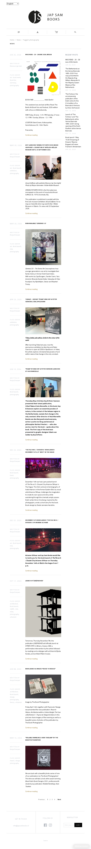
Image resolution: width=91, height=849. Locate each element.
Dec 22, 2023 (15, 450)
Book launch (17, 168)
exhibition (13, 171)
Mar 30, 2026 (16, 145)
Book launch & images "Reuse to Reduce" (40, 669)
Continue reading (31, 135)
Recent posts (71, 55)
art (11, 77)
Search (45, 840)
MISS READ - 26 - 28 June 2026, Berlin (38, 54)
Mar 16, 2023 (16, 738)
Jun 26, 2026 (15, 55)
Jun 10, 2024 (15, 369)
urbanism (13, 617)
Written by (15, 64)
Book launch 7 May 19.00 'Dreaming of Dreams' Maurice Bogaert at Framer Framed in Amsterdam (73, 142)
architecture (14, 604)
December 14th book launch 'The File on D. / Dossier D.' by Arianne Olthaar (41, 521)
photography (14, 85)
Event (12, 475)
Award (12, 761)
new (11, 249)
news (11, 612)
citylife (12, 609)
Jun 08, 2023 (15, 669)
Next (59, 799)
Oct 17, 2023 (16, 581)
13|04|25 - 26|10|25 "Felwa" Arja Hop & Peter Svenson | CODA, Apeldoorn (41, 300)
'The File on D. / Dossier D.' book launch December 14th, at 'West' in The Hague (40, 451)
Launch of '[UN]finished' (34, 581)
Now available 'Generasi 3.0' (35, 223)
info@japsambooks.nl (21, 825)
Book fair (13, 80)
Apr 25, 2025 (16, 299)
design (12, 697)
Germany (13, 83)
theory (12, 702)
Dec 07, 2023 (15, 520)
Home (12, 40)
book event (16, 77)
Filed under (15, 75)
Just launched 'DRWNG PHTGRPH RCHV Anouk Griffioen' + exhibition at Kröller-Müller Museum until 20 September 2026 (41, 147)
